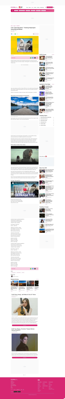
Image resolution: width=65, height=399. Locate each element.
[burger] (53, 7)
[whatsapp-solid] (30, 58)
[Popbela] (17, 7)
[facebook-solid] (33, 58)
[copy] (37, 58)
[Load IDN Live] (46, 161)
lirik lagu (20, 92)
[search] (45, 7)
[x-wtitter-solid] (35, 58)
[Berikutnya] (38, 333)
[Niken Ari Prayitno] (12, 276)
